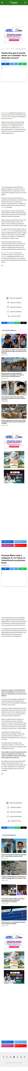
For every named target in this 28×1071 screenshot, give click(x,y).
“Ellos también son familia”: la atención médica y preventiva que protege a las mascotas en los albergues (14, 351)
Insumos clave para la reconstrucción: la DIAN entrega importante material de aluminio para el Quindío (13, 422)
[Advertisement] (14, 97)
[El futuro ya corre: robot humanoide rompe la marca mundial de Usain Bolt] (14, 913)
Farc (20, 127)
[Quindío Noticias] (14, 2)
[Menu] (2, 2)
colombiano (10, 231)
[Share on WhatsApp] (22, 64)
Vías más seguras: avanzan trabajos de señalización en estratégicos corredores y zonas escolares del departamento (12, 375)
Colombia (4, 116)
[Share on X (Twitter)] (14, 64)
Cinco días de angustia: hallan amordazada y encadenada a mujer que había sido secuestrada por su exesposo (13, 900)
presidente (5, 113)
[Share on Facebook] (5, 64)
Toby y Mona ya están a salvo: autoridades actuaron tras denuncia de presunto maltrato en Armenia (13, 398)
